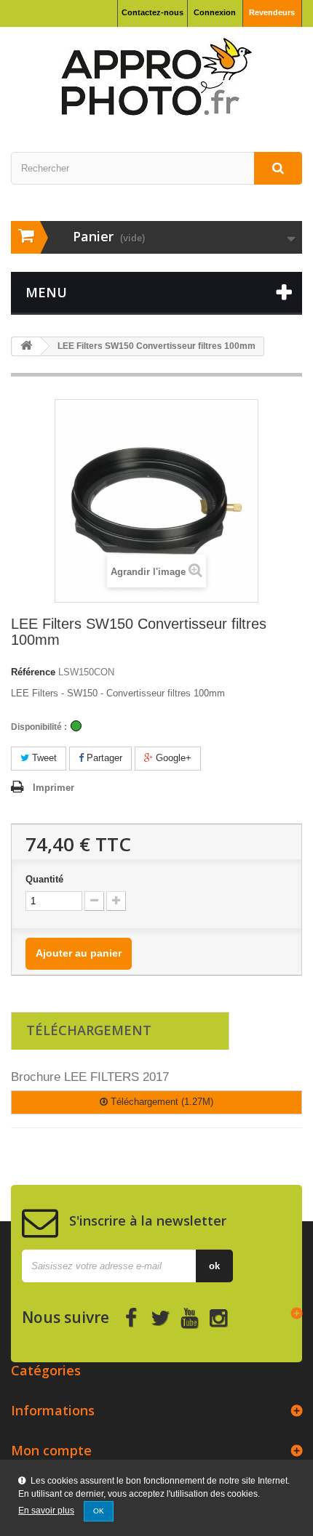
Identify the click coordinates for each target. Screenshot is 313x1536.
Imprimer (53, 787)
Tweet (43, 757)
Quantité (44, 879)
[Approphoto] (156, 77)
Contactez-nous (152, 12)
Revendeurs (272, 12)
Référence (33, 672)
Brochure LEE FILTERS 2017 (90, 1077)
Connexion (215, 12)
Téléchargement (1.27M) (160, 1101)
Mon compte (51, 1450)
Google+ (172, 757)
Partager (103, 757)
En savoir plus (46, 1510)
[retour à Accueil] (26, 346)
